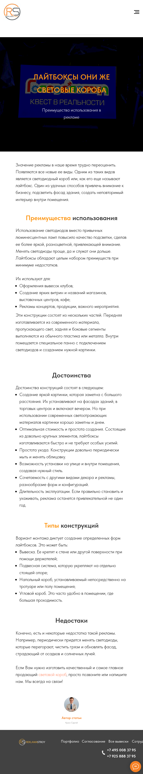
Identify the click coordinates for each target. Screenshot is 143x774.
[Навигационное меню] (136, 12)
